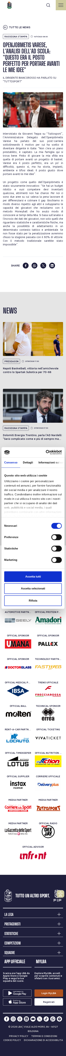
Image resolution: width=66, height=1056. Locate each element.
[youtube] (33, 1019)
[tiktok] (46, 1019)
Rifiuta (33, 600)
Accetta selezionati (33, 588)
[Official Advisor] (33, 855)
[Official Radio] (48, 831)
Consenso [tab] (10, 462)
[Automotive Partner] (18, 620)
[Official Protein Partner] (48, 620)
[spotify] (59, 1019)
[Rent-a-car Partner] (18, 737)
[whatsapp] (34, 265)
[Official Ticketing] (48, 737)
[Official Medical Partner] (18, 690)
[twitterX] (39, 1019)
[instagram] (13, 1019)
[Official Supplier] (18, 784)
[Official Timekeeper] (18, 761)
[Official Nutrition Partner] (48, 761)
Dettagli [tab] (28, 462)
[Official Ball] (18, 714)
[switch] (56, 537)
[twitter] (43, 265)
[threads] (19, 1019)
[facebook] (26, 265)
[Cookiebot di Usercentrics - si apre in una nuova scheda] (46, 452)
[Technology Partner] (48, 667)
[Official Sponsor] (18, 643)
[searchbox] (33, 4)
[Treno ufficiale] (48, 690)
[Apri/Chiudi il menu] (61, 5)
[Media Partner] (18, 808)
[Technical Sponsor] (48, 714)
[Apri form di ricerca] (48, 5)
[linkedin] (52, 265)
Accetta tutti (33, 576)
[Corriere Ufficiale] (48, 784)
